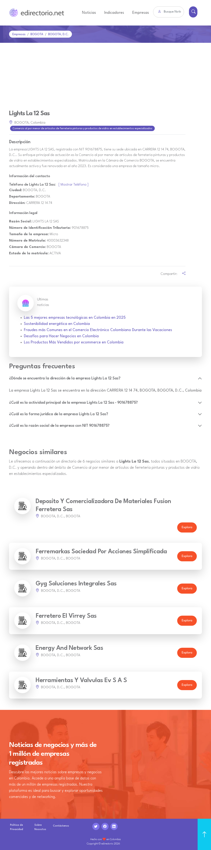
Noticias (89, 13)
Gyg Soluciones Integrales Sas (76, 584)
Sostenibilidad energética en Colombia (57, 324)
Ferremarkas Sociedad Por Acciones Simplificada (101, 552)
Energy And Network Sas (69, 648)
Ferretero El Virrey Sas (66, 616)
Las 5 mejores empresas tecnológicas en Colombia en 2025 (75, 318)
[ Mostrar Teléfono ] (74, 184)
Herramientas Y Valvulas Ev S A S (81, 681)
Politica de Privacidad (16, 827)
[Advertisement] (105, 73)
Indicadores (114, 13)
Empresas (140, 13)
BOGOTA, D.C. (58, 34)
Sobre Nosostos (40, 827)
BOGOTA (36, 34)
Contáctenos (61, 825)
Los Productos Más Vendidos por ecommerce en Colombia (73, 342)
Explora (187, 527)
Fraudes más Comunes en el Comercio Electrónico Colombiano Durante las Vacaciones (98, 330)
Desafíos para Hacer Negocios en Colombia (61, 336)
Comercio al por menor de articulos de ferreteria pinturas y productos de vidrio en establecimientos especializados (82, 128)
